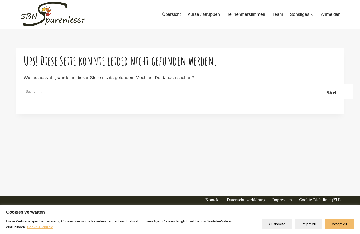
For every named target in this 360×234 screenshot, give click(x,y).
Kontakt (212, 199)
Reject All (308, 224)
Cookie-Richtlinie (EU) (320, 199)
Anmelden (331, 14)
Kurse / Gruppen (204, 14)
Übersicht (171, 14)
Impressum (282, 199)
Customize (277, 224)
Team (277, 14)
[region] (180, 219)
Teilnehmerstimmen (246, 14)
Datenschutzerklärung (246, 199)
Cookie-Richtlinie (40, 227)
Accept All (339, 224)
